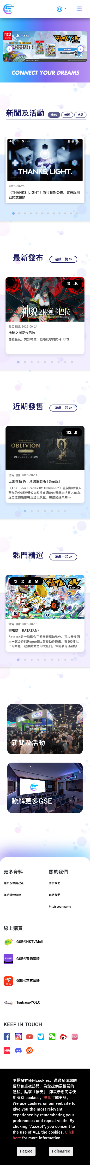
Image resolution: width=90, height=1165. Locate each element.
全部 (54, 115)
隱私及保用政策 (14, 883)
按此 (47, 1098)
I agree (26, 1151)
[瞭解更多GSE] (45, 788)
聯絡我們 (54, 895)
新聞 (67, 115)
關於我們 (54, 883)
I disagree (61, 1151)
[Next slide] (80, 49)
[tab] (13, 213)
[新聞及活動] (45, 729)
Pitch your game (60, 906)
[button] (61, 9)
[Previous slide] (9, 49)
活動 (80, 115)
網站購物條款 (12, 895)
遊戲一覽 (62, 259)
